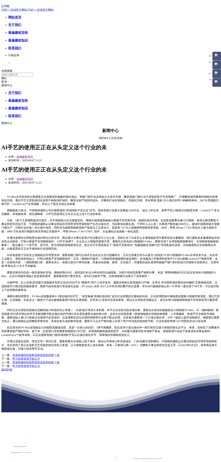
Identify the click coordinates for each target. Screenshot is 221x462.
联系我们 (14, 48)
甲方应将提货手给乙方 (26, 358)
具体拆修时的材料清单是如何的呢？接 (35, 355)
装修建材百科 (18, 32)
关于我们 (14, 25)
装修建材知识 (18, 40)
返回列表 (6, 369)
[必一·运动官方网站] (27, 9)
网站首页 (14, 17)
